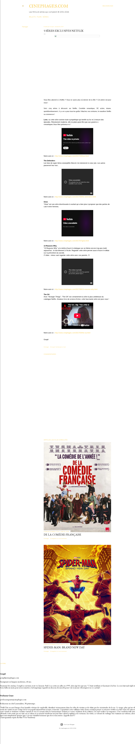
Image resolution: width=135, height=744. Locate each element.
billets (32, 17)
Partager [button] (25, 27)
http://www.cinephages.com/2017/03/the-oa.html (72, 333)
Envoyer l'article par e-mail (58, 347)
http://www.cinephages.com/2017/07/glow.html (72, 241)
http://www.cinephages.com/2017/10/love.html (72, 156)
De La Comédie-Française (62, 534)
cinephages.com (48, 6)
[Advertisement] (77, 420)
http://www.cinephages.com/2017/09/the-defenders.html (75, 197)
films (39, 17)
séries (46, 17)
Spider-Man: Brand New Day (64, 647)
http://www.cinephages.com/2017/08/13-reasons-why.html (76, 289)
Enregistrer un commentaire (58, 538)
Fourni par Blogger (69, 724)
